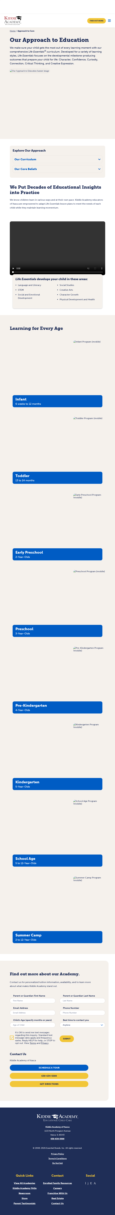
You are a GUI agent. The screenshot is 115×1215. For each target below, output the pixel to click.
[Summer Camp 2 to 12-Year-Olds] (89, 880)
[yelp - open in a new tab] (91, 1183)
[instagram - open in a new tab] (95, 1183)
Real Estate (57, 1198)
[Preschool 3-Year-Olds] (89, 571)
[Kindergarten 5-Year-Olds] (89, 727)
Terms (33, 1043)
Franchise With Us (57, 1193)
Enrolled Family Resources (57, 1183)
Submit (67, 1039)
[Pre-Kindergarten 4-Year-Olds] (89, 650)
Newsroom (24, 1193)
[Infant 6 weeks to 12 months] (87, 341)
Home (13, 31)
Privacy (45, 1043)
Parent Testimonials (24, 1203)
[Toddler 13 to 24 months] (87, 418)
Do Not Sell (57, 1163)
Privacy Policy (57, 1154)
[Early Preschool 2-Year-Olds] (89, 497)
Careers (57, 1188)
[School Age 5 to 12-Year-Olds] (89, 803)
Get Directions (49, 1084)
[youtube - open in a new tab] (85, 1183)
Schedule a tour (49, 1067)
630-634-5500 (49, 1076)
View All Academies (24, 1183)
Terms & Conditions (57, 1158)
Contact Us (57, 1203)
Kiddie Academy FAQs (25, 1188)
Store (24, 1198)
